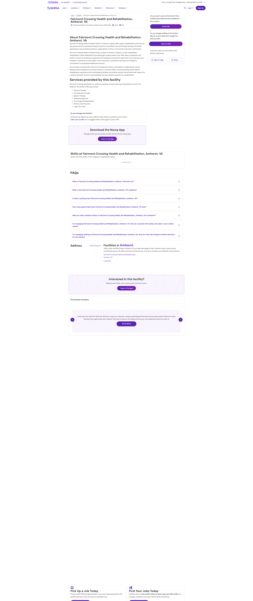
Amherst (126, 245)
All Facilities (126, 324)
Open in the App (107, 139)
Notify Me (166, 26)
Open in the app (126, 288)
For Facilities (65, 2)
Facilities (78, 15)
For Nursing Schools (80, 2)
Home (72, 15)
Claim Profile (166, 44)
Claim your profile (77, 120)
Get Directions (95, 246)
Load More (107, 261)
